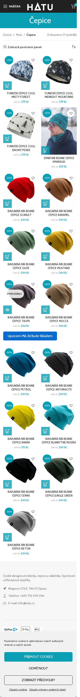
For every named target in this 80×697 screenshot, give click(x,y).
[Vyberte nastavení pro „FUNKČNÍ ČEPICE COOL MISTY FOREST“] (7, 85)
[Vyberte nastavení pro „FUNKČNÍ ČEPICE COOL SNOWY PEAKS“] (7, 139)
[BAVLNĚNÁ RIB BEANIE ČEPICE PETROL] (21, 364)
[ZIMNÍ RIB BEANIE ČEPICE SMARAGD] (59, 131)
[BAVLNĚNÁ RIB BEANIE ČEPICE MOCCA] (59, 296)
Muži (19, 35)
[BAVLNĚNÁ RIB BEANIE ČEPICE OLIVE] (21, 243)
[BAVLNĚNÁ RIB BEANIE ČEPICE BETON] (21, 524)
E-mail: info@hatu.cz (21, 603)
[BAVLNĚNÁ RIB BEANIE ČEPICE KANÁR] (21, 418)
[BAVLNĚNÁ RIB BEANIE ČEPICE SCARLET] (21, 190)
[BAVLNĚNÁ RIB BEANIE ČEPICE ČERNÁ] (21, 471)
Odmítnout (38, 668)
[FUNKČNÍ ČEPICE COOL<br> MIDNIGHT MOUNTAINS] (59, 72)
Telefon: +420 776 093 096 (26, 596)
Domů (7, 35)
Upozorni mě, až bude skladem (30, 336)
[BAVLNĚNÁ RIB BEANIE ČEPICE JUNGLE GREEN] (59, 471)
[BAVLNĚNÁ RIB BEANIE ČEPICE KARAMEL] (59, 190)
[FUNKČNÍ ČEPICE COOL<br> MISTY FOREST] (21, 72)
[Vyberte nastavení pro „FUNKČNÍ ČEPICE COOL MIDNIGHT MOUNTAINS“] (45, 85)
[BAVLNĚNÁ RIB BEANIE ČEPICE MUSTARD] (59, 243)
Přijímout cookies (38, 657)
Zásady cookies (18, 689)
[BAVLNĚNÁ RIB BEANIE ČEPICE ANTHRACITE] (59, 364)
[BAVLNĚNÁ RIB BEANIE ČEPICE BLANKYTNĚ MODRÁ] (59, 418)
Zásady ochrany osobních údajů (47, 689)
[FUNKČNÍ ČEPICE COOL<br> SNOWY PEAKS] (21, 125)
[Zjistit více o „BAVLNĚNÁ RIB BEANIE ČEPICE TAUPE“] (7, 309)
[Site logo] (40, 6)
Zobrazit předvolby (38, 680)
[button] (45, 150)
